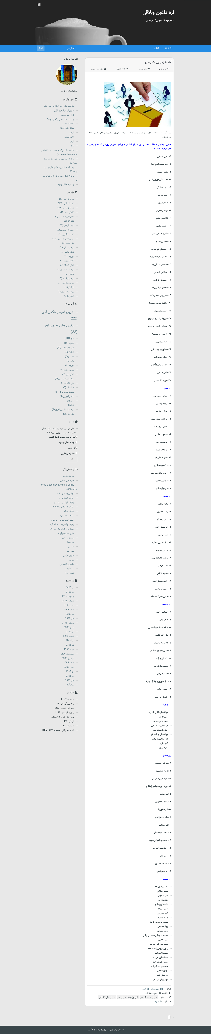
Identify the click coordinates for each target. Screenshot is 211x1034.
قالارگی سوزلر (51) (66, 212)
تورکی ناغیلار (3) (67, 265)
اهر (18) (69, 338)
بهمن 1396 (69, 627)
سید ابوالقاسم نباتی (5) (64, 379)
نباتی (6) (70, 361)
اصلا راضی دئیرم (68, 453)
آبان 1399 (69, 618)
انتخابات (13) (68, 221)
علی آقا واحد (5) (67, 383)
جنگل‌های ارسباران (66, 128)
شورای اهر (121, 997)
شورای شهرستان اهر (148, 997)
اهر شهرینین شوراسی (158, 62)
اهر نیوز (71, 546)
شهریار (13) (69, 343)
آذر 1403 (70, 592)
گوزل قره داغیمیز (67, 115)
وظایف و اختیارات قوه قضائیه (62, 524)
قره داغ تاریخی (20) (65, 208)
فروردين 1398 (68, 623)
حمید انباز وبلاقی (67, 480)
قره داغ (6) (69, 356)
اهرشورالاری (133, 997)
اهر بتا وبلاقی (68, 476)
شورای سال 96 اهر (107, 997)
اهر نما (71, 560)
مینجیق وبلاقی (68, 538)
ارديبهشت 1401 (67, 596)
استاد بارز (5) (68, 387)
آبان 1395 (69, 680)
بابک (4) (70, 405)
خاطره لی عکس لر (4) (64, 216)
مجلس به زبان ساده (65, 493)
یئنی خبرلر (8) (68, 243)
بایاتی (72, 132)
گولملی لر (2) (68, 296)
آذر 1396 (70, 632)
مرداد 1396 (69, 640)
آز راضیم (72, 448)
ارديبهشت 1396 (67, 654)
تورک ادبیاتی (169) (66, 203)
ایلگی (156, 48)
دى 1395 (70, 671)
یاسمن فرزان (69, 573)
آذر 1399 (70, 614)
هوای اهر (70, 551)
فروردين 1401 (68, 601)
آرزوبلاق (102, 1030)
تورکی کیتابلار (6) (67, 370)
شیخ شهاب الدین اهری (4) (63, 409)
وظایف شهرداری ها (66, 498)
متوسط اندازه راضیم (67, 442)
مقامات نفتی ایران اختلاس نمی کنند (59, 106)
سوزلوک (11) (69, 256)
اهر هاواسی (69, 568)
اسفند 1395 (69, 662)
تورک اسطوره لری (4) (65, 269)
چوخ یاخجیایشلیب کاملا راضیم (62, 437)
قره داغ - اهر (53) (66, 199)
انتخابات (157, 1001)
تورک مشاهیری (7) (66, 234)
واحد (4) (70, 401)
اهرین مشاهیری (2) (66, 283)
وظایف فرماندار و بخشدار (64, 502)
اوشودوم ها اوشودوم (66, 184)
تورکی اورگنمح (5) (66, 278)
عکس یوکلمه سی (66, 564)
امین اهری (95, 69)
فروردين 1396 (68, 658)
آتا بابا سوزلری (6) (67, 261)
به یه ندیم (164, 69)
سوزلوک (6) (69, 365)
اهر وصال (70, 542)
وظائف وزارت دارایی (66, 515)
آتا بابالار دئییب (68, 123)
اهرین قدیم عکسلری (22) (63, 239)
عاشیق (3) (69, 274)
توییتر (144, 989)
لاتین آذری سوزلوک (66, 533)
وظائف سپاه (69, 511)
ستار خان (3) (68, 414)
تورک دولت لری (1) (66, 292)
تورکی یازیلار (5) (67, 252)
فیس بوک (155, 989)
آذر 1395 (70, 676)
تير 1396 (70, 645)
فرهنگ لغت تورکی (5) (64, 392)
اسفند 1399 (69, 609)
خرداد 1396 (69, 649)
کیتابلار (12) (69, 352)
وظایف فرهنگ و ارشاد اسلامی (62, 507)
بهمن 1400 (69, 605)
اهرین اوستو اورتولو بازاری (64, 110)
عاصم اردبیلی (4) (67, 396)
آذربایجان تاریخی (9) (65, 230)
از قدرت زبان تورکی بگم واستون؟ (60, 119)
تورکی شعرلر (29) (66, 247)
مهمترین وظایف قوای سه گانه (62, 529)
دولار (72, 146)
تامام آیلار (70, 685)
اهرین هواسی (68, 555)
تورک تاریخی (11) (66, 225)
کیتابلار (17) (69, 287)
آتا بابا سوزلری (68, 137)
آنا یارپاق (168, 48)
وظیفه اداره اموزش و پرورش (62, 520)
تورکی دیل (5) (68, 374)
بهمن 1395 (69, 667)
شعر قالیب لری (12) (65, 347)
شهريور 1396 (68, 636)
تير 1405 (70, 587)
